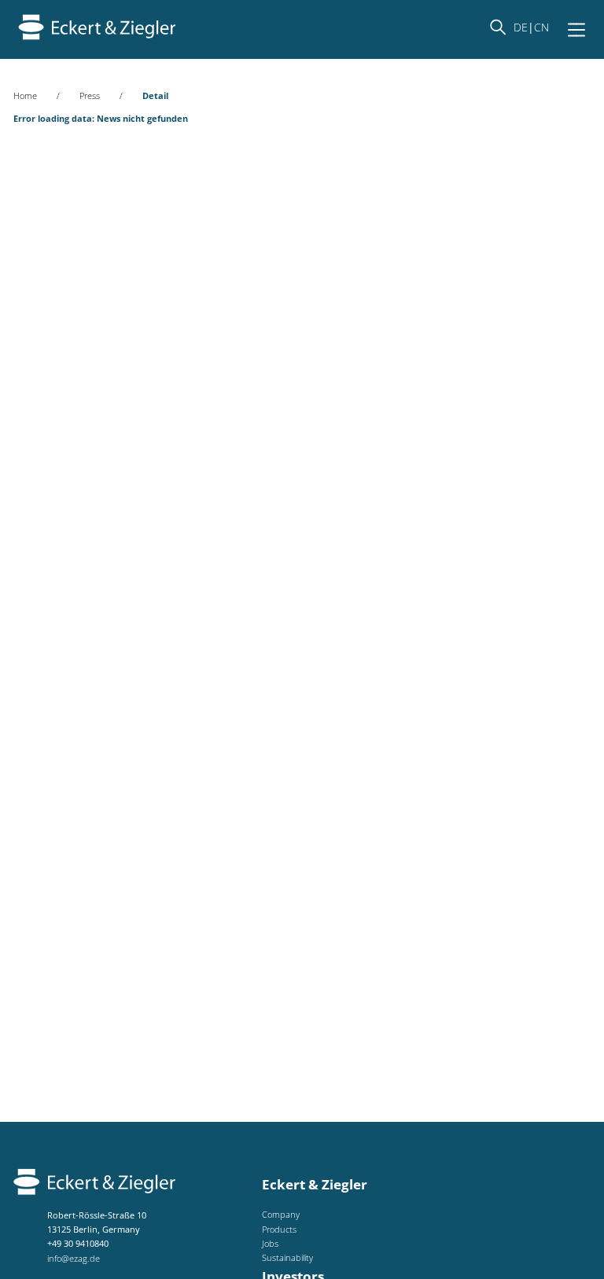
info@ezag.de (73, 1258)
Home (25, 95)
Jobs (270, 1243)
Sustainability (287, 1257)
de (521, 27)
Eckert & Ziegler (314, 1184)
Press (89, 95)
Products (279, 1229)
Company (281, 1214)
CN (541, 27)
